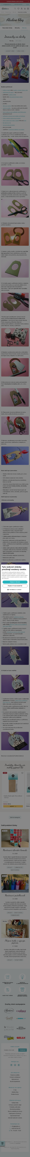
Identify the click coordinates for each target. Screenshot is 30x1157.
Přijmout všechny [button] (15, 582)
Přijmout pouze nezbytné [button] (15, 586)
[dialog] (15, 578)
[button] (15, 590)
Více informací (5, 578)
